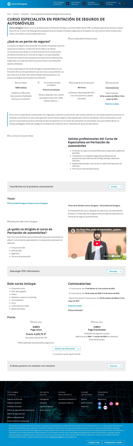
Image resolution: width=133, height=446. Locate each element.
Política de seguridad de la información (21, 410)
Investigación (44, 399)
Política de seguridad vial (16, 414)
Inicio (9, 14)
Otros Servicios (45, 410)
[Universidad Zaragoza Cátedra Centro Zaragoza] (27, 203)
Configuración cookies (113, 442)
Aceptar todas (94, 442)
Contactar (113, 366)
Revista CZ (84, 406)
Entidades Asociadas (14, 406)
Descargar (113, 271)
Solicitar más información (65, 349)
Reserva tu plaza (112, 104)
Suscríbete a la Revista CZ (67, 399)
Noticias (84, 399)
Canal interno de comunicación (18, 421)
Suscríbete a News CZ (65, 403)
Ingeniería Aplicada (46, 406)
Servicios (16, 14)
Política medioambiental (15, 417)
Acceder (114, 187)
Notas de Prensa (87, 403)
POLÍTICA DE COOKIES (56, 437)
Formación (24, 14)
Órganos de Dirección (14, 399)
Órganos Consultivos (14, 403)
